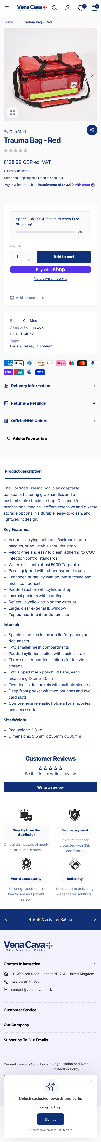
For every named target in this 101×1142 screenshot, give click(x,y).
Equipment (43, 346)
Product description (23, 471)
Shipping (25, 178)
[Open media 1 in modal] (50, 74)
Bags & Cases (21, 346)
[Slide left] (9, 75)
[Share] (92, 130)
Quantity (16, 246)
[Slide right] (92, 75)
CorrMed (15, 131)
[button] (6, 7)
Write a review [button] (50, 787)
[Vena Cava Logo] (28, 950)
